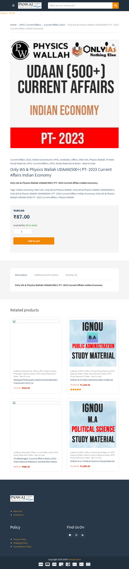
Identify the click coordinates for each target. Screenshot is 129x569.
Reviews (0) (71, 274)
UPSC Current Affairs (30, 24)
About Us (17, 511)
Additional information (46, 274)
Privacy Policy (19, 539)
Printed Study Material (100, 371)
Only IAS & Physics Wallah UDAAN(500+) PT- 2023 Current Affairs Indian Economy (52, 193)
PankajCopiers (74, 559)
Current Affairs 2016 (45, 452)
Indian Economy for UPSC (45, 159)
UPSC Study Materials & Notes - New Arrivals (72, 163)
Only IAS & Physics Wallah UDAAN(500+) (93, 189)
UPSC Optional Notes (47, 371)
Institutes (65, 159)
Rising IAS (26, 452)
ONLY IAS (83, 159)
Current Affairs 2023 (54, 24)
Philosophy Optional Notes (24, 373)
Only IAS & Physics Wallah (58, 189)
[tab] (21, 275)
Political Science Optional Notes (96, 455)
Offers (74, 159)
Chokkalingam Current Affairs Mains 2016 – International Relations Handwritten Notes (36, 460)
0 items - (7, 13)
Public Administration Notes (94, 373)
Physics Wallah (97, 159)
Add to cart (34, 240)
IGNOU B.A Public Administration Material (91, 379)
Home (13, 24)
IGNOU (81, 371)
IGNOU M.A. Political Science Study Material (92, 461)
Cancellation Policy (22, 546)
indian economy (24, 189)
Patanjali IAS (27, 371)
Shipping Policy (20, 543)
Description (21, 274)
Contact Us (18, 514)
